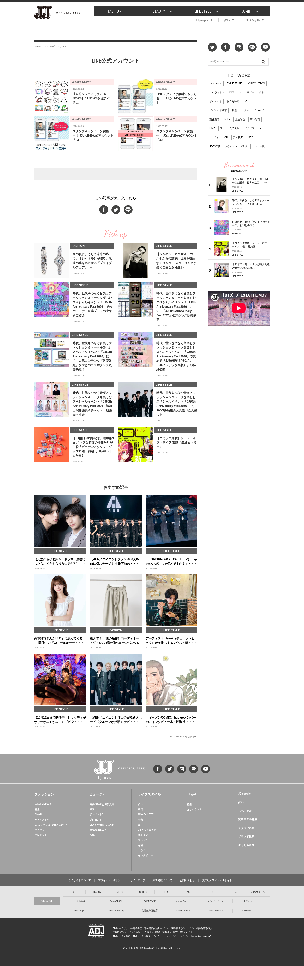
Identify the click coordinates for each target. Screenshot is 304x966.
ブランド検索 (246, 836)
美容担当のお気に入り (102, 804)
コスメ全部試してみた (102, 824)
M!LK (227, 119)
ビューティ (97, 794)
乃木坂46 (238, 137)
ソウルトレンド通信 (236, 146)
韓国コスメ (235, 92)
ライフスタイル (149, 794)
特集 (37, 809)
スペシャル (253, 20)
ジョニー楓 (258, 146)
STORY (143, 892)
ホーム (37, 46)
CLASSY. (97, 892)
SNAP (38, 814)
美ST (212, 892)
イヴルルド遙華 (218, 110)
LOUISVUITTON (256, 83)
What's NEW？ (43, 804)
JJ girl (246, 11)
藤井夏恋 (214, 119)
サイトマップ (137, 880)
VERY (120, 892)
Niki (222, 128)
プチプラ (40, 830)
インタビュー (145, 855)
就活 (234, 110)
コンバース (215, 83)
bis (235, 892)
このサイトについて (79, 880)
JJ (74, 892)
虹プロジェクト (255, 92)
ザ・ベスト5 (42, 819)
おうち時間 (233, 101)
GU (226, 137)
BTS (250, 137)
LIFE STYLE (202, 11)
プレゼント (41, 834)
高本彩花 (255, 119)
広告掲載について (162, 880)
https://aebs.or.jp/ (201, 936)
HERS (166, 892)
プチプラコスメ (253, 128)
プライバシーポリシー (110, 880)
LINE (212, 128)
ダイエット (215, 101)
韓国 (92, 809)
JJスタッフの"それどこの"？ (51, 824)
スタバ (245, 110)
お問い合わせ (187, 880)
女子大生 (234, 128)
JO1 (246, 101)
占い (227, 20)
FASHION (115, 11)
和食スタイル (258, 892)
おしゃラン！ (194, 809)
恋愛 (140, 845)
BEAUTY (158, 11)
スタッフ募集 (246, 828)
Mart (189, 892)
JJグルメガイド (147, 830)
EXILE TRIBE (234, 83)
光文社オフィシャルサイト (217, 880)
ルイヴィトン (216, 92)
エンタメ (143, 834)
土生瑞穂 (240, 119)
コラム (142, 850)
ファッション (44, 794)
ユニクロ (214, 137)
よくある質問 (246, 845)
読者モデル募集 (247, 819)
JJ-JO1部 (214, 146)
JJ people (202, 20)
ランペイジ (260, 110)
